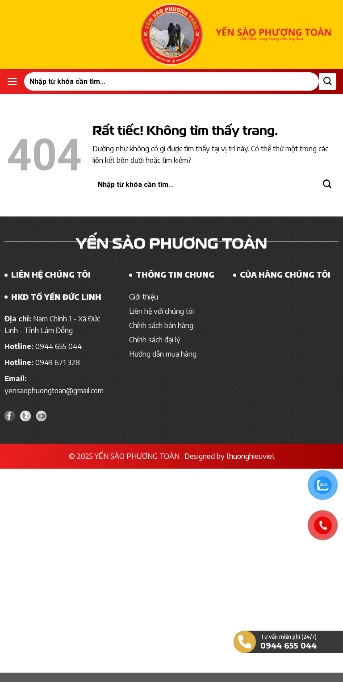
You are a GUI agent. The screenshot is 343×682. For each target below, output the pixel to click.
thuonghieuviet (250, 456)
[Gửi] (327, 81)
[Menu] (12, 82)
